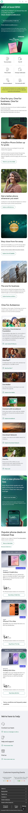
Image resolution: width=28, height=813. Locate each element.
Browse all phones (6, 546)
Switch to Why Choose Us (7, 802)
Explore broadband (10, 418)
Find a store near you (9, 759)
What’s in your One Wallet (10, 497)
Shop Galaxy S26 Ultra (14, 693)
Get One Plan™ (9, 368)
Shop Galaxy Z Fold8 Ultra (14, 595)
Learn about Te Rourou (10, 343)
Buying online (4, 791)
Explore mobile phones (8, 207)
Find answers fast (8, 745)
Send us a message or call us (11, 731)
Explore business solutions (9, 296)
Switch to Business (5, 799)
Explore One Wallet (10, 392)
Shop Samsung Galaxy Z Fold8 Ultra (11, 20)
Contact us (3, 797)
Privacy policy (16, 806)
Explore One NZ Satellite (8, 253)
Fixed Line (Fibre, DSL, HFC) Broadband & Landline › (21, 778)
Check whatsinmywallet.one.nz (9, 25)
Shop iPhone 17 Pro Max (14, 644)
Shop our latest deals (8, 543)
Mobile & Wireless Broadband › (7, 778)
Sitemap (24, 806)
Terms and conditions (5, 806)
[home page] (2, 1)
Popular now (4, 794)
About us (3, 788)
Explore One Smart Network (12, 442)
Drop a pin (7, 468)
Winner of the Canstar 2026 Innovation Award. (12, 249)
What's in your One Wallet (9, 161)
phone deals (23, 538)
